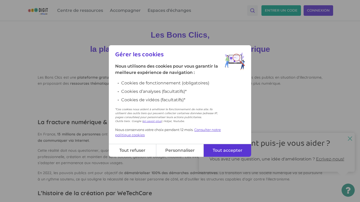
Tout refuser (132, 150)
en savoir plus (152, 121)
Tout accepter (227, 150)
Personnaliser (180, 150)
